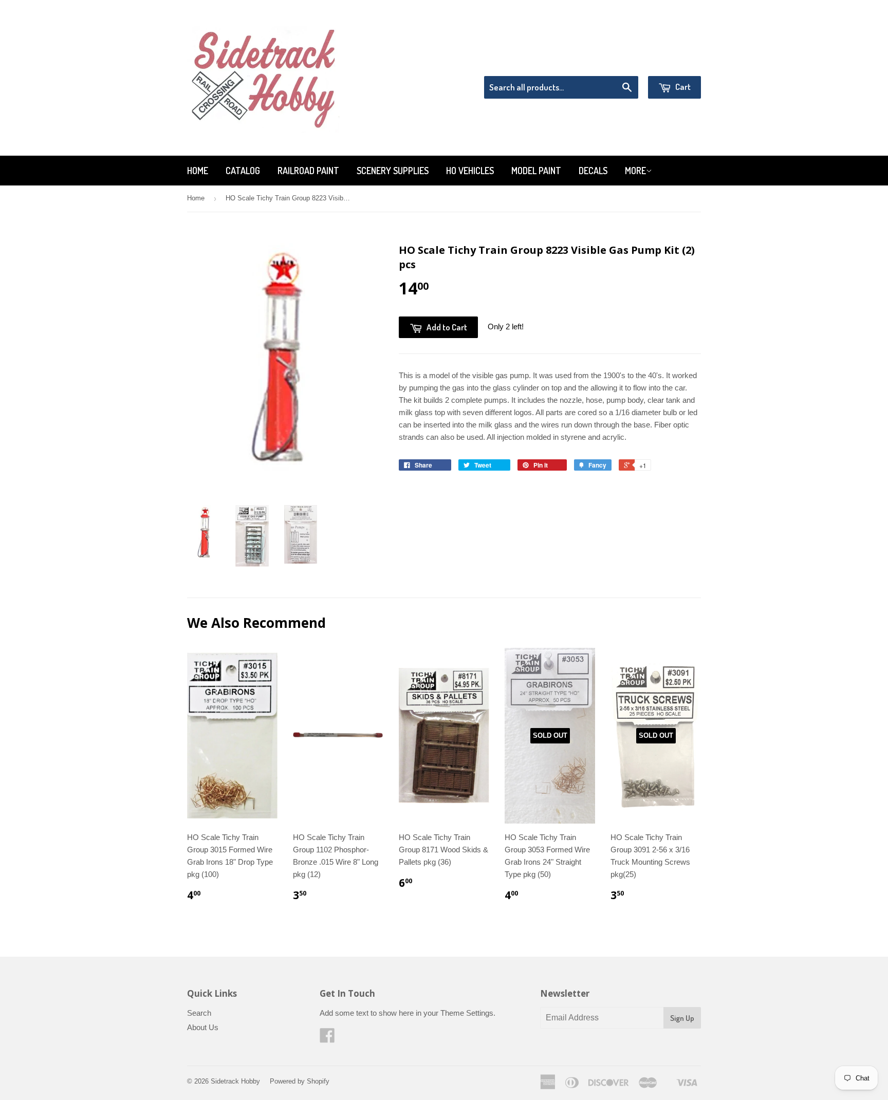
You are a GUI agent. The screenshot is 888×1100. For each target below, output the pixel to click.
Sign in (616, 63)
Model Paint (536, 170)
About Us (202, 1027)
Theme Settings (466, 1013)
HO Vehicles (470, 170)
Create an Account (672, 63)
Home (197, 170)
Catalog (243, 170)
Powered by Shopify (299, 1081)
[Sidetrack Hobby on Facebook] (327, 1038)
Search (199, 1013)
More (635, 170)
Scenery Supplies (393, 170)
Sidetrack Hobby (235, 1081)
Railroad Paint (308, 170)
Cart (682, 86)
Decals (593, 170)
